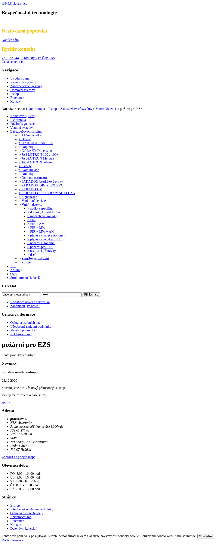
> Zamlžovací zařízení (34, 258)
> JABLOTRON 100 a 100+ (38, 154)
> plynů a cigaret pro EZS (44, 239)
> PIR (31, 220)
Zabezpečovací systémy (76, 109)
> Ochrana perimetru (33, 177)
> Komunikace (29, 170)
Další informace (12, 540)
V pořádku (205, 536)
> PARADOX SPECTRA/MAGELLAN (47, 193)
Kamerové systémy (23, 116)
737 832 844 (10, 58)
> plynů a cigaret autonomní (46, 235)
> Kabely (25, 166)
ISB (13, 266)
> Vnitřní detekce (30, 204)
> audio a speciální (40, 208)
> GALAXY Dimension (35, 150)
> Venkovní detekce (32, 201)
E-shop (15, 505)
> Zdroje (25, 262)
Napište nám (10, 40)
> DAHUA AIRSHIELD (36, 143)
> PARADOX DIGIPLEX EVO (41, 185)
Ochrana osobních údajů (26, 513)
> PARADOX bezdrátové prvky (41, 181)
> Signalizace (28, 197)
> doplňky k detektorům (43, 212)
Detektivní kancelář (23, 528)
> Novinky (26, 174)
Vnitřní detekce (106, 109)
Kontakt (15, 524)
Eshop (52, 109)
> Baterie (25, 139)
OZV (14, 274)
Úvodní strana (35, 109)
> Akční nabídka (30, 135)
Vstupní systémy (21, 127)
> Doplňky (26, 147)
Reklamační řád (20, 517)
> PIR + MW (36, 227)
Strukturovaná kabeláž (25, 277)
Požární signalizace (23, 124)
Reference (17, 521)
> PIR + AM (35, 224)
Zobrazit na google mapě (18, 457)
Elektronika (18, 120)
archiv (6, 402)
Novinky (16, 270)
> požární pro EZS (40, 247)
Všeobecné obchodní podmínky (31, 509)
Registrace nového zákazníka (30, 302)
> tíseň (31, 254)
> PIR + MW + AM (40, 231)
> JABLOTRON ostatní (35, 162)
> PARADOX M (30, 189)
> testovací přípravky (41, 251)
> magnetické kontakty (42, 216)
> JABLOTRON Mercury (37, 158)
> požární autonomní (41, 243)
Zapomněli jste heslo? (25, 306)
